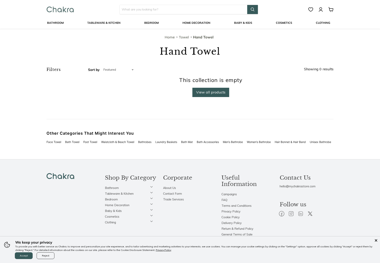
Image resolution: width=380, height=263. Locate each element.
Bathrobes (144, 142)
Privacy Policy (230, 211)
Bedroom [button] (111, 199)
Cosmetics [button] (112, 216)
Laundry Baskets (166, 142)
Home (170, 37)
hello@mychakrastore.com (297, 186)
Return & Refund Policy (237, 229)
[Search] (252, 9)
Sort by (94, 69)
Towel (184, 37)
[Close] (376, 240)
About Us (169, 188)
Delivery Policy (231, 223)
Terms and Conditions (236, 206)
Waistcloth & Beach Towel (117, 142)
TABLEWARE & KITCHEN (104, 23)
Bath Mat (187, 142)
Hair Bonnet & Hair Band (290, 142)
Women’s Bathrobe (259, 142)
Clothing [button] (110, 222)
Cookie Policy (230, 217)
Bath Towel (72, 142)
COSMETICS (284, 23)
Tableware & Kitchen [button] (119, 193)
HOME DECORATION (196, 23)
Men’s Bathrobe (233, 142)
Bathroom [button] (112, 188)
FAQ (224, 200)
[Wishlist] (313, 9)
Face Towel (54, 142)
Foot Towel (90, 142)
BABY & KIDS (243, 23)
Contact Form (172, 193)
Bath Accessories (208, 142)
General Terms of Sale (237, 234)
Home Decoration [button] (117, 205)
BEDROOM (151, 23)
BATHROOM (55, 23)
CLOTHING (323, 23)
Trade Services (173, 199)
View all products (210, 92)
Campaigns (229, 194)
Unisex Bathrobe (320, 142)
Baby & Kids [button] (113, 211)
